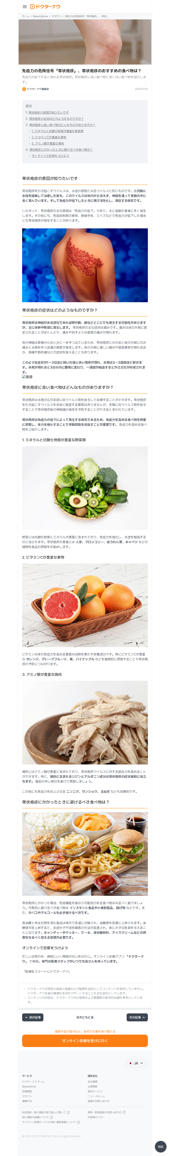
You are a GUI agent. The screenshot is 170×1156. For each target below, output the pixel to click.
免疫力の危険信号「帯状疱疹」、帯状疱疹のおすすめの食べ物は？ (87, 16)
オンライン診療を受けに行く (85, 1041)
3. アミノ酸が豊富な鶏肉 (48, 143)
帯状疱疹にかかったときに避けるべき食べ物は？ (61, 149)
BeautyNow (40, 16)
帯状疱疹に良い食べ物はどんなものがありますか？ (62, 125)
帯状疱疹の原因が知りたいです (49, 112)
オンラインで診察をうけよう (50, 156)
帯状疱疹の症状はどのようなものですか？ (56, 118)
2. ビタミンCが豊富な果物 (49, 137)
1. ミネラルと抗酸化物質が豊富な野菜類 (57, 131)
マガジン (56, 16)
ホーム (25, 16)
